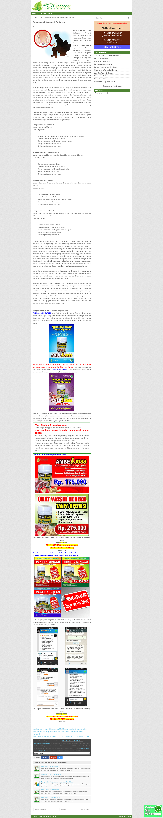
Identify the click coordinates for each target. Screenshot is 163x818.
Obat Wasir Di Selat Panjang (50, 797)
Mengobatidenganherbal (42, 743)
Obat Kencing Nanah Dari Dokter (105, 70)
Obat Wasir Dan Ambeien (49, 766)
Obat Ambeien (44, 17)
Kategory (42, 13)
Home (34, 13)
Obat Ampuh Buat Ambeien (50, 789)
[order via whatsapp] (153, 816)
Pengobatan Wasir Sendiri (103, 64)
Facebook (45, 758)
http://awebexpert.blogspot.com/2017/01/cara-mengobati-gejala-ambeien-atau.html (61, 736)
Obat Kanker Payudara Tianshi (105, 82)
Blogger (118, 86)
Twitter (59, 758)
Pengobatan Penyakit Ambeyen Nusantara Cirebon (57, 782)
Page (50, 13)
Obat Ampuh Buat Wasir (102, 61)
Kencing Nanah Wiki (101, 58)
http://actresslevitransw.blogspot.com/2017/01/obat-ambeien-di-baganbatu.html (60, 729)
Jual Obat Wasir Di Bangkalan (51, 774)
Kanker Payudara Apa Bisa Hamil (105, 67)
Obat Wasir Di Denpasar (102, 79)
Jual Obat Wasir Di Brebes (103, 73)
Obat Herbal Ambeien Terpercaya (105, 76)
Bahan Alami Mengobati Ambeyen (72, 741)
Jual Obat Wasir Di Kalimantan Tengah (107, 55)
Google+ (53, 758)
